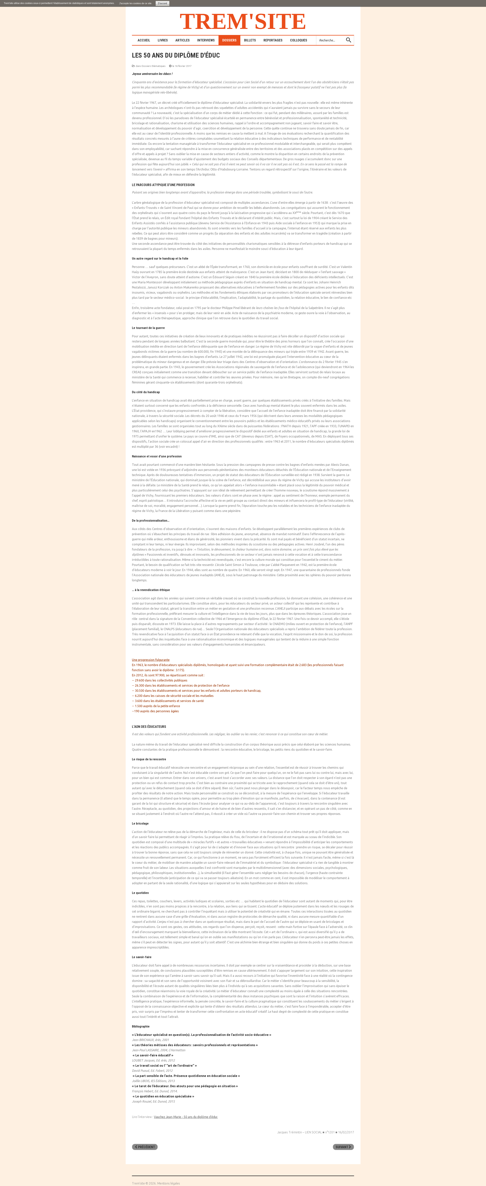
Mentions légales (168, 1183)
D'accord (162, 3)
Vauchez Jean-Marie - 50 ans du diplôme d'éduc (186, 1117)
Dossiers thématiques (154, 66)
